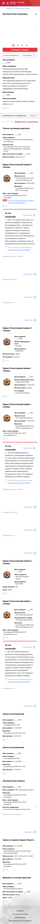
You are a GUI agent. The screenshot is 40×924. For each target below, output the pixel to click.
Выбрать (33, 116)
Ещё (7, 108)
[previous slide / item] (4, 30)
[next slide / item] (35, 30)
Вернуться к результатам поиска (18, 8)
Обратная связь (20, 917)
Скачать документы (10, 55)
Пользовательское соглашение (20, 921)
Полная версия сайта (20, 914)
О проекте (20, 911)
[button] (13, 45)
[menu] (3, 3)
